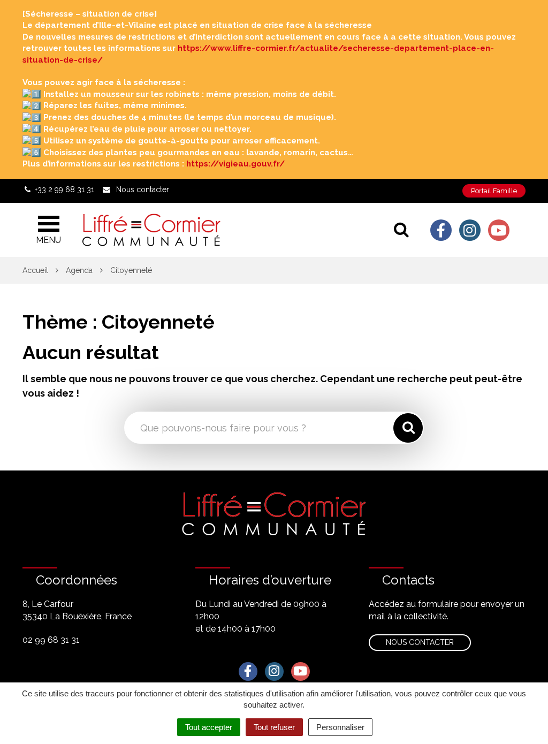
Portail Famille (494, 191)
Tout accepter (208, 727)
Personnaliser (340, 727)
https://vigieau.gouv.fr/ (235, 164)
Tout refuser (274, 727)
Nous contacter (420, 642)
